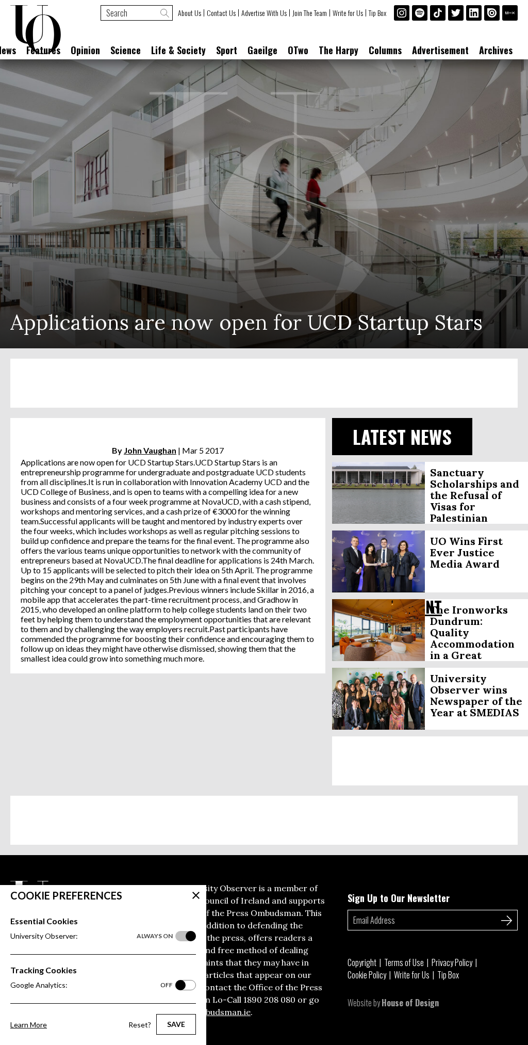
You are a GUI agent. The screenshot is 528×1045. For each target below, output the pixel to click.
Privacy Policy (452, 962)
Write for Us (348, 13)
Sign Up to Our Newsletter (399, 898)
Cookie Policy (367, 975)
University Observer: (91, 935)
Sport (226, 50)
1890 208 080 (269, 999)
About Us (189, 13)
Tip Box (377, 13)
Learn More (28, 1024)
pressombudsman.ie (211, 1012)
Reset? (139, 1024)
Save (176, 1024)
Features (43, 50)
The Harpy (338, 50)
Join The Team (309, 13)
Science (125, 50)
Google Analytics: (91, 984)
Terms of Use (404, 962)
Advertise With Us (264, 13)
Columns (385, 50)
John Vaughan (150, 450)
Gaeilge (262, 50)
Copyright (362, 962)
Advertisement (440, 50)
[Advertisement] (264, 383)
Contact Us (221, 13)
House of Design (410, 1002)
